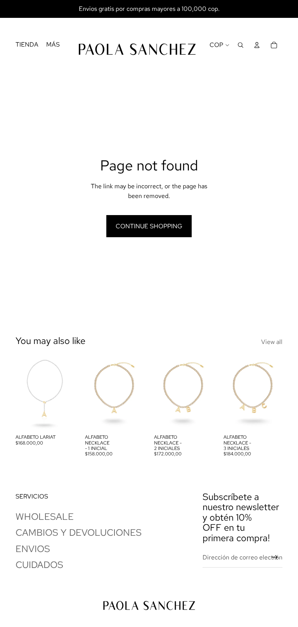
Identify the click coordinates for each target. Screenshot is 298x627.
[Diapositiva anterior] (22, 393)
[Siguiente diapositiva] (68, 393)
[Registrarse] (274, 557)
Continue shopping (149, 226)
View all (271, 342)
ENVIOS (33, 549)
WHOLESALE (45, 517)
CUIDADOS (39, 565)
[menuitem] (27, 45)
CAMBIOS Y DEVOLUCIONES (79, 532)
